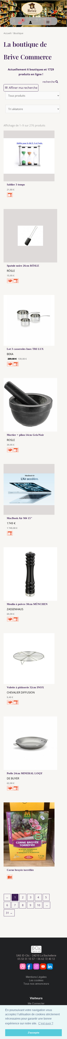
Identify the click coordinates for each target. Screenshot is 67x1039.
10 (38, 905)
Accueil (7, 33)
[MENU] (47, 22)
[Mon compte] (30, 23)
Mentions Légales (36, 977)
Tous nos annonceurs (36, 983)
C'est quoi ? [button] (45, 1023)
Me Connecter (36, 1003)
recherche (49, 81)
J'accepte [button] (33, 1032)
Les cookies (36, 980)
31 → (9, 913)
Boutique (18, 33)
